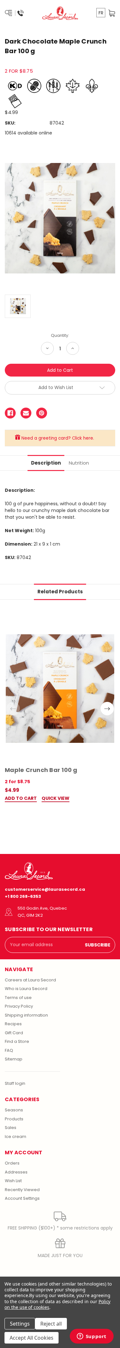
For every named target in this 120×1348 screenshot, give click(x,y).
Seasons (14, 1110)
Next (107, 708)
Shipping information (26, 1015)
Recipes (13, 1024)
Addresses (16, 1172)
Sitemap (13, 1059)
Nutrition (79, 462)
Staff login (15, 1083)
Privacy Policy (19, 1006)
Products (14, 1119)
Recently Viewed (22, 1190)
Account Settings (22, 1198)
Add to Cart (21, 798)
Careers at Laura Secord (30, 980)
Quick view (55, 798)
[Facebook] (10, 413)
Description (46, 462)
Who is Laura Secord (26, 989)
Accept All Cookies (31, 1337)
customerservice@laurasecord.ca (45, 889)
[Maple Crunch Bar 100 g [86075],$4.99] (60, 688)
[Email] (25, 413)
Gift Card (14, 1033)
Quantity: (60, 335)
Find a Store (17, 1041)
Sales (10, 1128)
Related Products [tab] (60, 591)
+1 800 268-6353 (23, 896)
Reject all (51, 1323)
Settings (20, 1323)
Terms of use (18, 998)
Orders (12, 1163)
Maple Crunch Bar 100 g (41, 770)
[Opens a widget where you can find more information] (91, 1337)
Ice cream (15, 1136)
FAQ (9, 1050)
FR (101, 13)
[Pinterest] (41, 413)
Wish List (13, 1181)
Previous (13, 708)
